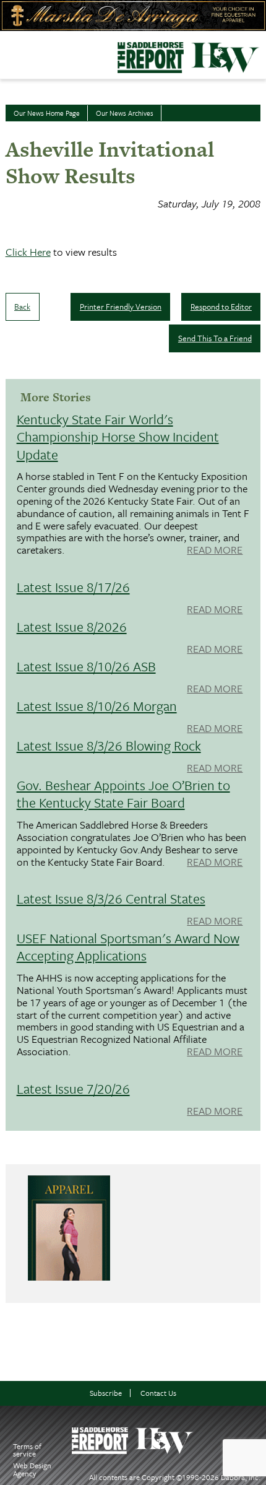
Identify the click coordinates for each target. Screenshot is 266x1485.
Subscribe (106, 1393)
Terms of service (27, 1450)
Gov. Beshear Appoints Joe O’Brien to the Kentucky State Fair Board (123, 793)
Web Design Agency (32, 1469)
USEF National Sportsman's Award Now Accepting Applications (128, 946)
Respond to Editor (221, 306)
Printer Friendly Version (120, 306)
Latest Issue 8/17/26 (73, 586)
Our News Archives (124, 113)
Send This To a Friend (215, 338)
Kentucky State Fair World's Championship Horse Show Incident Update (118, 436)
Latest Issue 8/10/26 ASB (86, 666)
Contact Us (158, 1393)
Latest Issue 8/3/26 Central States (111, 898)
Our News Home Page (47, 113)
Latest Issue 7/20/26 (73, 1088)
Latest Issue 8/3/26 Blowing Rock (109, 745)
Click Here (28, 251)
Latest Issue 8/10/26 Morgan (97, 705)
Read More (214, 550)
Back (22, 306)
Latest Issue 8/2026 (72, 626)
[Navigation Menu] (8, 52)
